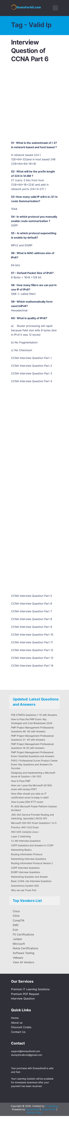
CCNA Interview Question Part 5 (31, 595)
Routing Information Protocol (26, 854)
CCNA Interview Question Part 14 (32, 665)
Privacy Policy (34, 1112)
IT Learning (51, 1106)
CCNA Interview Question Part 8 (31, 619)
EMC (16, 925)
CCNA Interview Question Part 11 (32, 642)
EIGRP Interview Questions (25, 872)
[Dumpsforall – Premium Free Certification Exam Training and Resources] (26, 6)
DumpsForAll (32, 1109)
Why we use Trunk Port (23, 890)
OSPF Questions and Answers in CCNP (32, 845)
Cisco (16, 911)
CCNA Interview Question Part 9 (31, 626)
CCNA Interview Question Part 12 (32, 650)
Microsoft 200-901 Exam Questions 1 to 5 (34, 822)
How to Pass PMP (20, 781)
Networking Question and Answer (29, 876)
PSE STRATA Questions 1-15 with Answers (34, 714)
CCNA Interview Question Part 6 (31, 603)
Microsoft (19, 943)
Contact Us (18, 1032)
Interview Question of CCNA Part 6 (29, 50)
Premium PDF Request (25, 994)
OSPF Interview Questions (25, 867)
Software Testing (23, 953)
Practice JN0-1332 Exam (25, 827)
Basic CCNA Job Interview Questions (31, 881)
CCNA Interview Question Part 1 (31, 358)
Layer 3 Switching (21, 836)
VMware (18, 957)
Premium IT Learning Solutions (30, 989)
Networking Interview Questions (28, 858)
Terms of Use (48, 1109)
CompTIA (18, 920)
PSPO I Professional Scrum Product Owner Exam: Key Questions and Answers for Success (34, 764)
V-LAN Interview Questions (26, 840)
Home (15, 1018)
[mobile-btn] (55, 8)
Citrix (16, 915)
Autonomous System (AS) (25, 885)
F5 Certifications (23, 934)
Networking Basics (21, 849)
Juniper (17, 939)
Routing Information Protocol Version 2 (32, 863)
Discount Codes (21, 1027)
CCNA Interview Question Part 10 (32, 634)
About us (16, 1022)
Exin (15, 929)
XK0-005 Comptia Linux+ (25, 831)
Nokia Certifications (25, 948)
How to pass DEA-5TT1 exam (27, 801)
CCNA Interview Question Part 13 (32, 657)
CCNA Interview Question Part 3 (31, 373)
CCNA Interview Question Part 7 (31, 611)
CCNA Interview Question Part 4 (31, 381)
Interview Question (23, 998)
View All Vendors (23, 962)
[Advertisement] (34, 103)
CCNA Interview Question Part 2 (31, 365)
